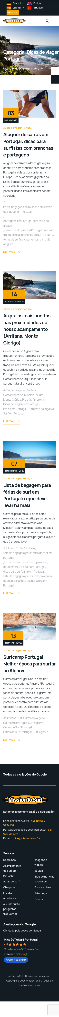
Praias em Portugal (15, 409)
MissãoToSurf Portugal (21, 939)
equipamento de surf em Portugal (24, 567)
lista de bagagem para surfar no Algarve (28, 576)
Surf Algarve (35, 723)
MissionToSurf (33, 395)
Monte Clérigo (12, 399)
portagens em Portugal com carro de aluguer (26, 223)
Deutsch (17, 3)
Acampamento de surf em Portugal (12, 870)
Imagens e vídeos (40, 862)
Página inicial (10, 68)
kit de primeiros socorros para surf (25, 562)
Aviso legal (41, 893)
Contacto (40, 899)
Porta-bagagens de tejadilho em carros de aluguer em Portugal (27, 209)
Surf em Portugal (13, 413)
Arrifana (32, 390)
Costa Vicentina (13, 395)
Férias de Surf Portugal (17, 732)
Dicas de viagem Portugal (18, 127)
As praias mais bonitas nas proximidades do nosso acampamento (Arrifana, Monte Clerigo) (27, 329)
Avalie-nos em (14, 959)
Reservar (12, 12)
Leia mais (9, 251)
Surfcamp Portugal (15, 723)
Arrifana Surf (14, 718)
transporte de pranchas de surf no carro (28, 235)
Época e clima (42, 887)
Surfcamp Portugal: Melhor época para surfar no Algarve (29, 664)
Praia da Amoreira (33, 399)
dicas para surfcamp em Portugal (23, 571)
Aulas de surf (11, 881)
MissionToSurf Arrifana (20, 548)
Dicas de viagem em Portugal (21, 404)
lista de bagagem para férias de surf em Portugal (27, 555)
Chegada (9, 887)
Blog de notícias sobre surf (44, 879)
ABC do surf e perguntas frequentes (11, 909)
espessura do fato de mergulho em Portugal (25, 583)
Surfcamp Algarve (34, 718)
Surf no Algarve (16, 390)
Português (38, 7)
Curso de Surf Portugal (17, 727)
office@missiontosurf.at (26, 838)
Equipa (38, 870)
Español (17, 7)
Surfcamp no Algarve (41, 409)
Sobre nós (9, 860)
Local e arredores (9, 895)
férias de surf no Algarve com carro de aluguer (26, 242)
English (37, 3)
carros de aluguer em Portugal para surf (29, 230)
